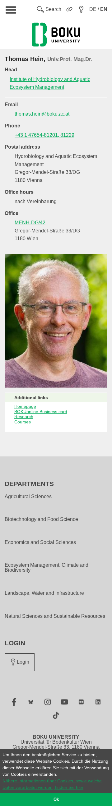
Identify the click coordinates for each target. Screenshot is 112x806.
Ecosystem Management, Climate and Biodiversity (46, 568)
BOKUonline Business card (40, 411)
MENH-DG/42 (30, 222)
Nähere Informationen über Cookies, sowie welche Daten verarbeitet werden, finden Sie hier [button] (52, 784)
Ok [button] (56, 799)
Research (23, 416)
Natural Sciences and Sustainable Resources (55, 616)
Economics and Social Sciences (40, 542)
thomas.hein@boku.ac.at (42, 114)
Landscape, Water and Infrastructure (44, 593)
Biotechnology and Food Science (41, 519)
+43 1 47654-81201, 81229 (44, 135)
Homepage (25, 406)
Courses (22, 421)
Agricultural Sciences (28, 496)
